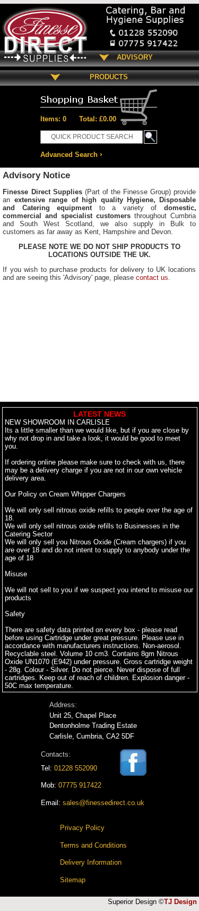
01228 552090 (75, 768)
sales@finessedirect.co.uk (103, 803)
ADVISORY (135, 57)
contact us (152, 277)
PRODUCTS (104, 77)
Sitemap (72, 880)
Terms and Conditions (93, 845)
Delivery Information (91, 862)
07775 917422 (79, 785)
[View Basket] (98, 97)
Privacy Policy (82, 828)
